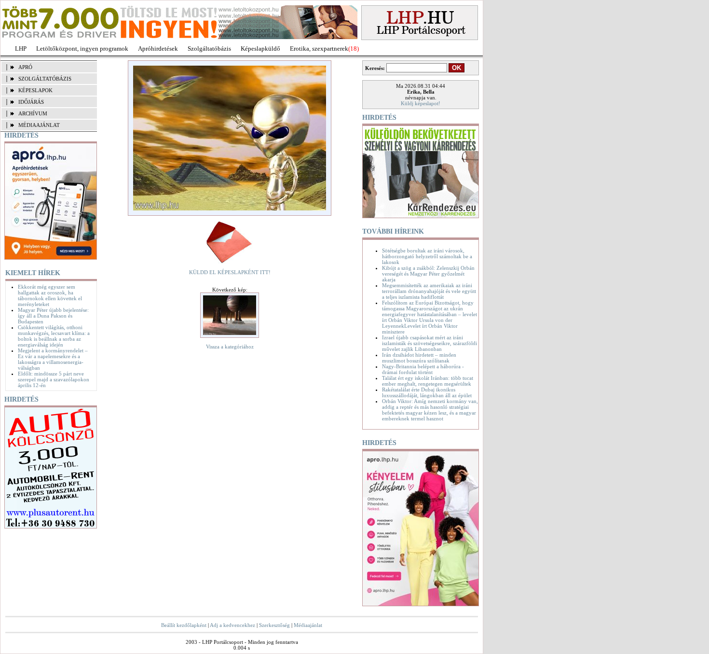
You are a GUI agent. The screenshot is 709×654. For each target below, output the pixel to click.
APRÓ (25, 67)
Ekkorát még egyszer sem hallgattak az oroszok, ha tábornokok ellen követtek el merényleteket (50, 295)
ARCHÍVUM (32, 113)
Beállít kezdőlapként (183, 625)
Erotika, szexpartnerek (319, 48)
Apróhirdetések (158, 48)
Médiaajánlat (308, 625)
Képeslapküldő (260, 48)
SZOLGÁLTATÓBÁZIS (44, 79)
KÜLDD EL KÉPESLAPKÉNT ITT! (230, 272)
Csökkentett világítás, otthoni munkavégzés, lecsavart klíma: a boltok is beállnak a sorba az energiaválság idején (54, 336)
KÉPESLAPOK (35, 90)
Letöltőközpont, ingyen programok (82, 48)
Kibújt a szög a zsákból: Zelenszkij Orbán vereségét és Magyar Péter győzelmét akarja (428, 273)
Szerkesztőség (274, 625)
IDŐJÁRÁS (31, 102)
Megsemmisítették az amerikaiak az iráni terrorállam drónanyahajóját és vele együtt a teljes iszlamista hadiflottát (429, 291)
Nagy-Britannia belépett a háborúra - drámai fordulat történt (423, 369)
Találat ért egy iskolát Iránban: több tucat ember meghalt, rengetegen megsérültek (427, 381)
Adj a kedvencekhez (232, 625)
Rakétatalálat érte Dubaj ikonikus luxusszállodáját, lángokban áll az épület (427, 392)
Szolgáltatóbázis (209, 48)
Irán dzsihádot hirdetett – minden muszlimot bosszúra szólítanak (419, 357)
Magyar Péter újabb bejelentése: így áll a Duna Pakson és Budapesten (53, 315)
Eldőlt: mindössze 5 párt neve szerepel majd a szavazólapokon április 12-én (53, 379)
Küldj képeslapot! (420, 103)
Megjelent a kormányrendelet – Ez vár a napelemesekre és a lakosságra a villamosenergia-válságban (53, 359)
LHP (21, 48)
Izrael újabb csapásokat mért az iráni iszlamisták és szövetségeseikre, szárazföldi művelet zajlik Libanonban (429, 343)
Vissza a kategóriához (230, 346)
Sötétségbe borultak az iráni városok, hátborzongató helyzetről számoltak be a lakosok (427, 256)
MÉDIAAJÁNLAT (39, 125)
